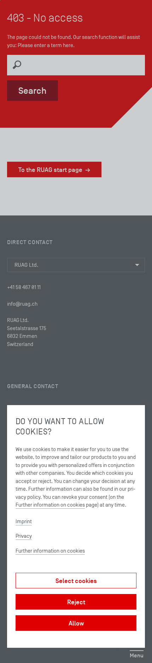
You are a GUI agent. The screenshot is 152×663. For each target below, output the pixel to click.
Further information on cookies (50, 505)
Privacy (24, 536)
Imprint (24, 521)
